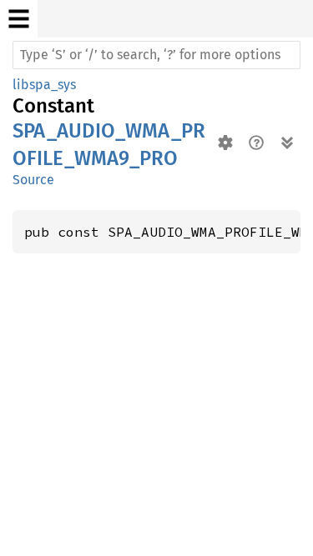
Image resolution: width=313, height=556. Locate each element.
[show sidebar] (19, 19)
